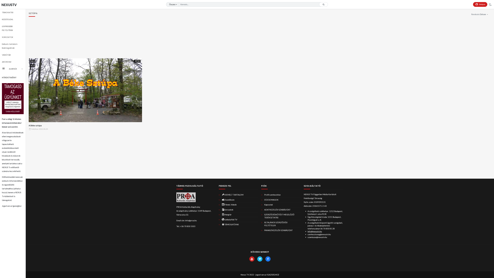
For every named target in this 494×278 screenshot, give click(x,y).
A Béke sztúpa (35, 125)
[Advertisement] (260, 39)
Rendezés (478, 14)
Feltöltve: (39, 129)
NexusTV (9, 4)
